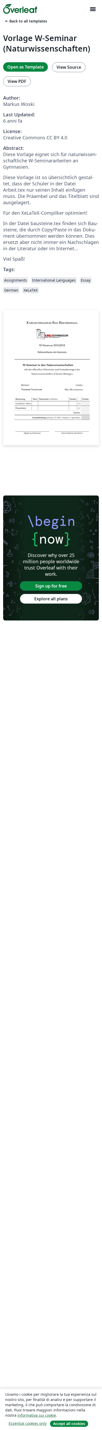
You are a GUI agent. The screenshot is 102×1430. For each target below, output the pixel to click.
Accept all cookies (69, 1423)
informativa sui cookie (37, 1415)
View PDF (17, 81)
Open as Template (25, 67)
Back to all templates (25, 21)
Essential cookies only (28, 1423)
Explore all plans (51, 599)
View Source (68, 67)
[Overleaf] (20, 9)
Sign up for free (51, 586)
